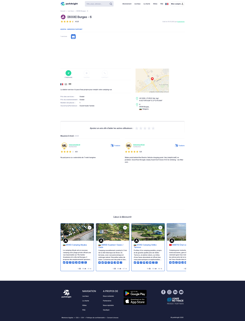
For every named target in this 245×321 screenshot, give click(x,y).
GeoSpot (106, 310)
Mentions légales (67, 317)
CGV (82, 317)
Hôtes (155, 4)
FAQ (161, 4)
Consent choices (112, 317)
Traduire (117, 146)
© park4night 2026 (177, 317)
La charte (147, 4)
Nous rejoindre (108, 305)
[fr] (167, 4)
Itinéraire (68, 77)
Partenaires (107, 301)
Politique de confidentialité (95, 317)
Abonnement (126, 4)
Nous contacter (108, 296)
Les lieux (137, 4)
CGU (77, 317)
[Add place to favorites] (89, 228)
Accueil (62, 11)
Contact (104, 77)
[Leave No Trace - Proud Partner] (175, 300)
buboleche (181, 21)
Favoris (87, 77)
